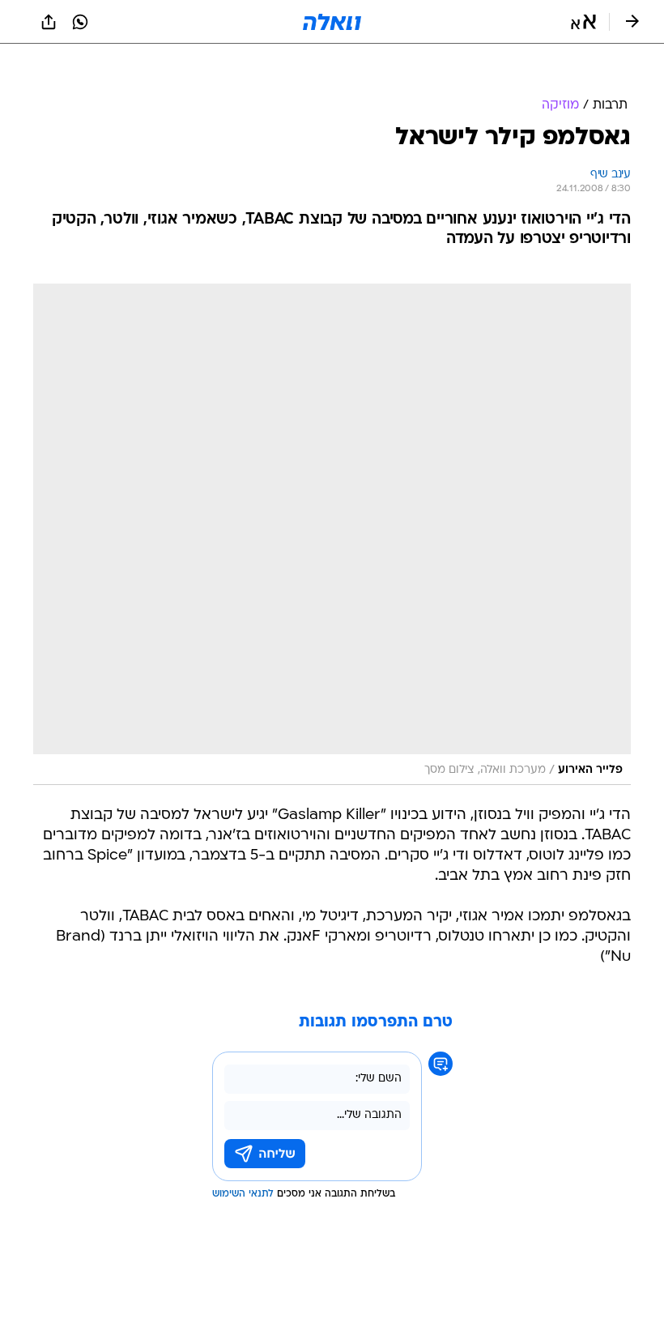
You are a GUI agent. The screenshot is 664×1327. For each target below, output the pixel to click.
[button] (583, 22)
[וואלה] (332, 22)
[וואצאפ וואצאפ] (80, 22)
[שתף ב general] (48, 22)
